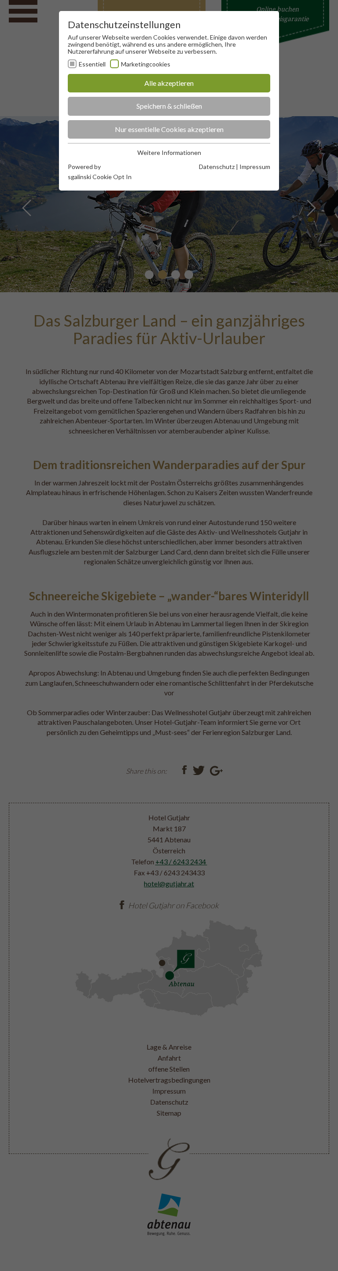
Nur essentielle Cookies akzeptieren (169, 129)
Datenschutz (217, 166)
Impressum (254, 166)
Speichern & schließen (169, 106)
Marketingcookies (145, 64)
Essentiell (92, 64)
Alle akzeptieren (169, 83)
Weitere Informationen (169, 152)
